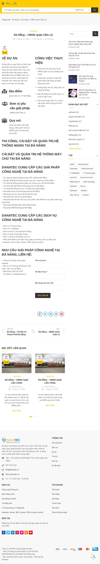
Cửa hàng (56, 494)
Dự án (54, 452)
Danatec (18, 387)
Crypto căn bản (75, 117)
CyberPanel (73, 121)
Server (83, 186)
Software (73, 190)
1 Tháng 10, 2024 (51, 389)
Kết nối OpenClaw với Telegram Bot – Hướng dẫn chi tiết (87, 92)
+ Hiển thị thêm (75, 149)
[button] (30, 417)
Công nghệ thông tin (10, 490)
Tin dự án (16, 20)
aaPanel (72, 112)
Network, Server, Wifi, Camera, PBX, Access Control (22, 512)
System (86, 195)
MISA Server (75, 182)
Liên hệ (55, 461)
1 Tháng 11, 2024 (18, 389)
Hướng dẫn (73, 135)
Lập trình (72, 144)
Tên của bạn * (41, 260)
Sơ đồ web (56, 465)
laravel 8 (73, 177)
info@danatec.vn (12, 470)
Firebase (72, 126)
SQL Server (74, 195)
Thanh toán (56, 503)
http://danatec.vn (12, 474)
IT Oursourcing (89, 173)
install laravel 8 (87, 169)
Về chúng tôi (57, 443)
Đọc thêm (16, 411)
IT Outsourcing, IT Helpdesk (13, 508)
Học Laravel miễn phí (77, 130)
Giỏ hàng (55, 499)
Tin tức (54, 456)
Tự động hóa (7, 503)
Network (73, 186)
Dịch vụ (55, 447)
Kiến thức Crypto (75, 139)
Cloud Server (83, 164)
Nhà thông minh (8, 494)
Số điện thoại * (41, 272)
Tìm (94, 10)
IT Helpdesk (75, 173)
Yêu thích (55, 508)
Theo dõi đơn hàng (59, 512)
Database (74, 169)
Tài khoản (56, 490)
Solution (84, 190)
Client (72, 164)
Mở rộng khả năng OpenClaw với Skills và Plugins (87, 78)
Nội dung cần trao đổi (44, 283)
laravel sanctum (86, 177)
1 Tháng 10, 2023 (23, 39)
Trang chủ (6, 20)
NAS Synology (89, 182)
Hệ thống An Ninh (9, 499)
